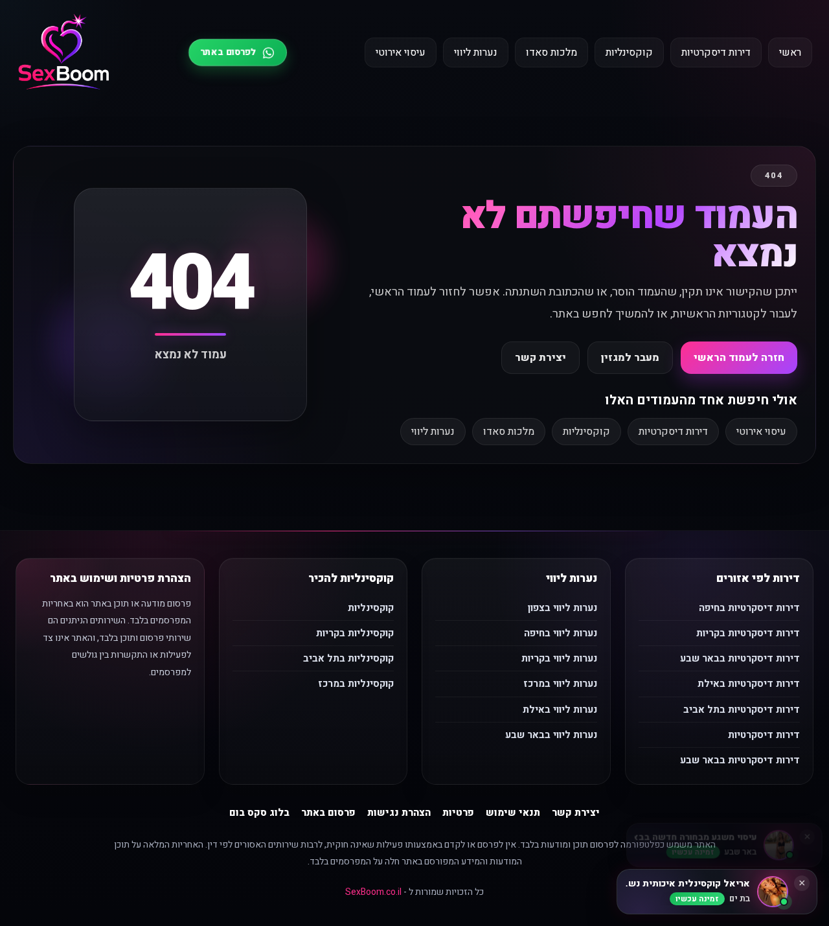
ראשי (790, 52)
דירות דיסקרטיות (716, 52)
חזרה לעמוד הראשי (739, 357)
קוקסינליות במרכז (356, 684)
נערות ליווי (475, 52)
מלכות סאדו (551, 52)
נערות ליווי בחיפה (560, 633)
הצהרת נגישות (399, 812)
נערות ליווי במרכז (560, 684)
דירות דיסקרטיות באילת (749, 684)
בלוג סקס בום (259, 812)
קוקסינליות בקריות (355, 633)
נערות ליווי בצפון (562, 608)
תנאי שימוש (513, 812)
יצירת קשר (540, 357)
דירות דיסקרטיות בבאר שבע (740, 658)
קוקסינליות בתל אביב (348, 658)
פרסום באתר (328, 812)
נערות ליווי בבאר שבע (551, 735)
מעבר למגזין (630, 357)
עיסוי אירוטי (401, 52)
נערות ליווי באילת (560, 709)
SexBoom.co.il (373, 892)
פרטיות (458, 812)
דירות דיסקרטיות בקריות (748, 633)
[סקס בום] (64, 53)
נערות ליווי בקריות (559, 658)
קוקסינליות (629, 52)
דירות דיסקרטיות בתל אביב (741, 709)
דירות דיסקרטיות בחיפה (749, 608)
